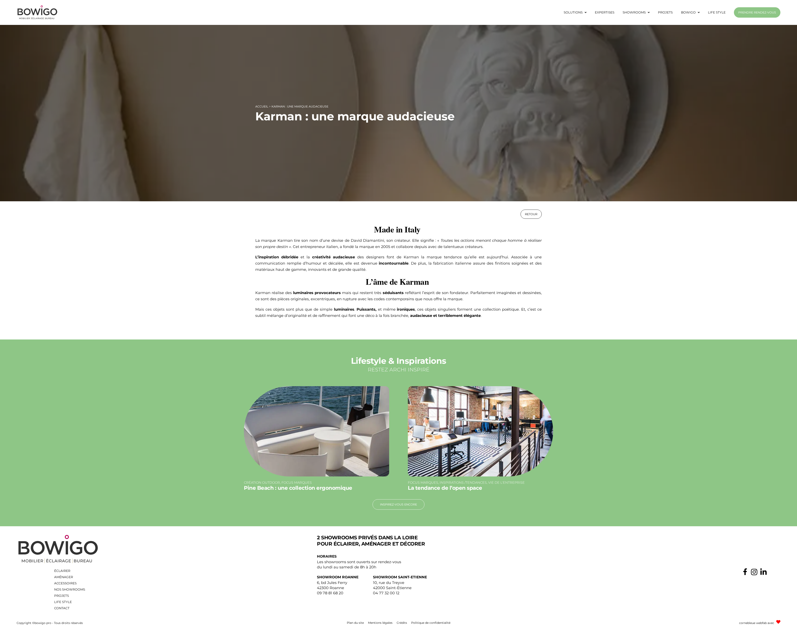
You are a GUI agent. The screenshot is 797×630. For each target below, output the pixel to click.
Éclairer (62, 571)
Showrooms (634, 12)
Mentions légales (380, 623)
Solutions (573, 12)
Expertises (604, 12)
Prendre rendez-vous (757, 12)
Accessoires (65, 583)
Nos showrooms (69, 589)
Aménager (63, 577)
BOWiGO (688, 12)
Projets (665, 12)
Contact (62, 608)
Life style (717, 12)
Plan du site (355, 623)
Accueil (261, 106)
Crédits (402, 623)
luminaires (344, 309)
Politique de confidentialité (430, 623)
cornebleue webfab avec (756, 623)
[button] (575, 12)
